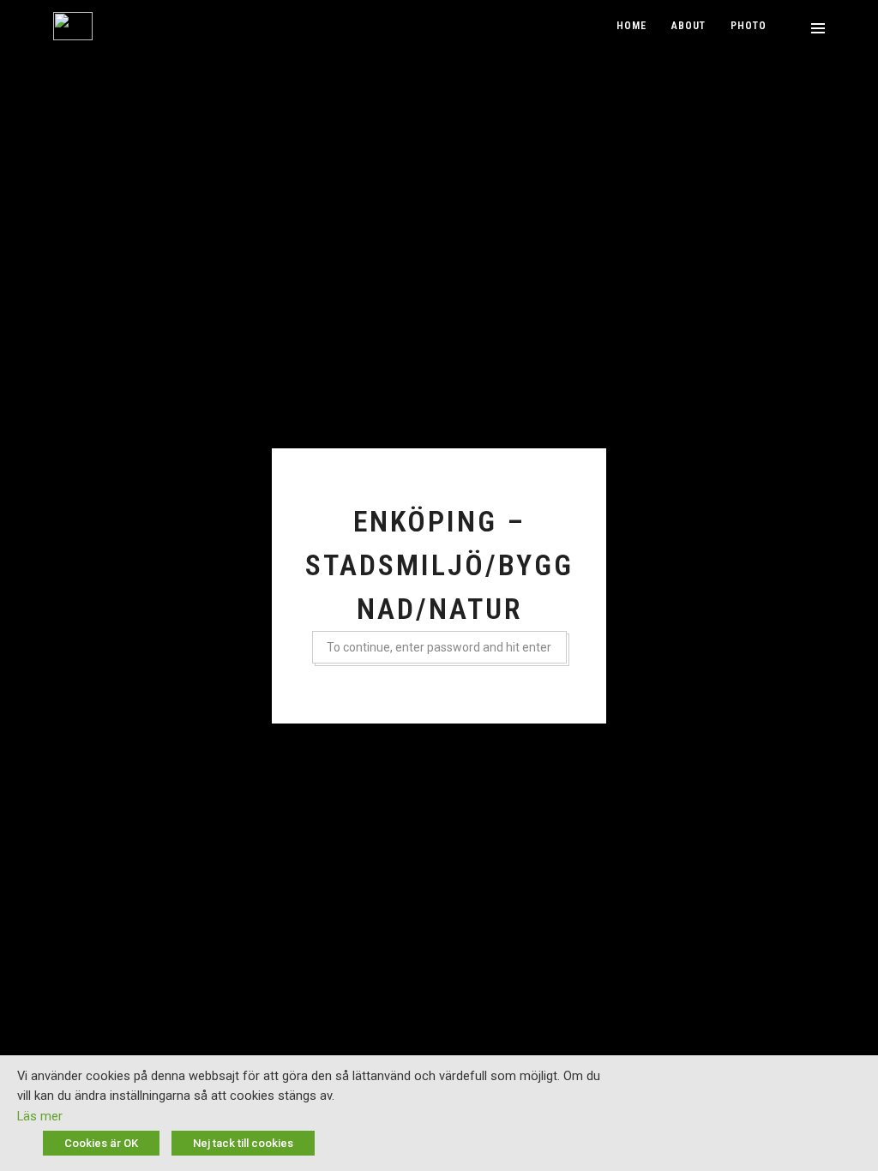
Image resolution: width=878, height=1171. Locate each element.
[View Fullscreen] (795, 27)
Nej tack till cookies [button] (243, 1143)
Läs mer (40, 1116)
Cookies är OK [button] (101, 1143)
